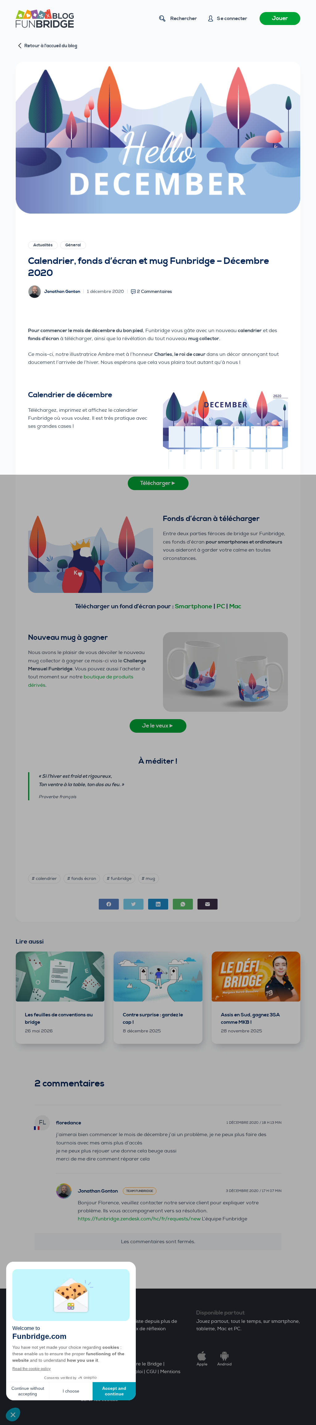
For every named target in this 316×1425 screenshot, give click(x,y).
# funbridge (119, 878)
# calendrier (44, 878)
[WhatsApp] (183, 904)
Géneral (73, 245)
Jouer (280, 18)
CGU (151, 1372)
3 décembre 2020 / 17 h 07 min (253, 1191)
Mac (235, 606)
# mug (148, 878)
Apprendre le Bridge (139, 1364)
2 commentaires (154, 291)
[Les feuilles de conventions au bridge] (60, 977)
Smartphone (193, 606)
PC (221, 606)
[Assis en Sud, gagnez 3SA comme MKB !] (256, 977)
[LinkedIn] (158, 904)
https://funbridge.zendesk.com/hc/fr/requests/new (139, 1219)
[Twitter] (133, 904)
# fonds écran (81, 878)
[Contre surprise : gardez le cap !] (158, 977)
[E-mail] (208, 904)
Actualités (42, 245)
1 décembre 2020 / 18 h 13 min (254, 1123)
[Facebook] (109, 904)
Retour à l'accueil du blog (50, 46)
